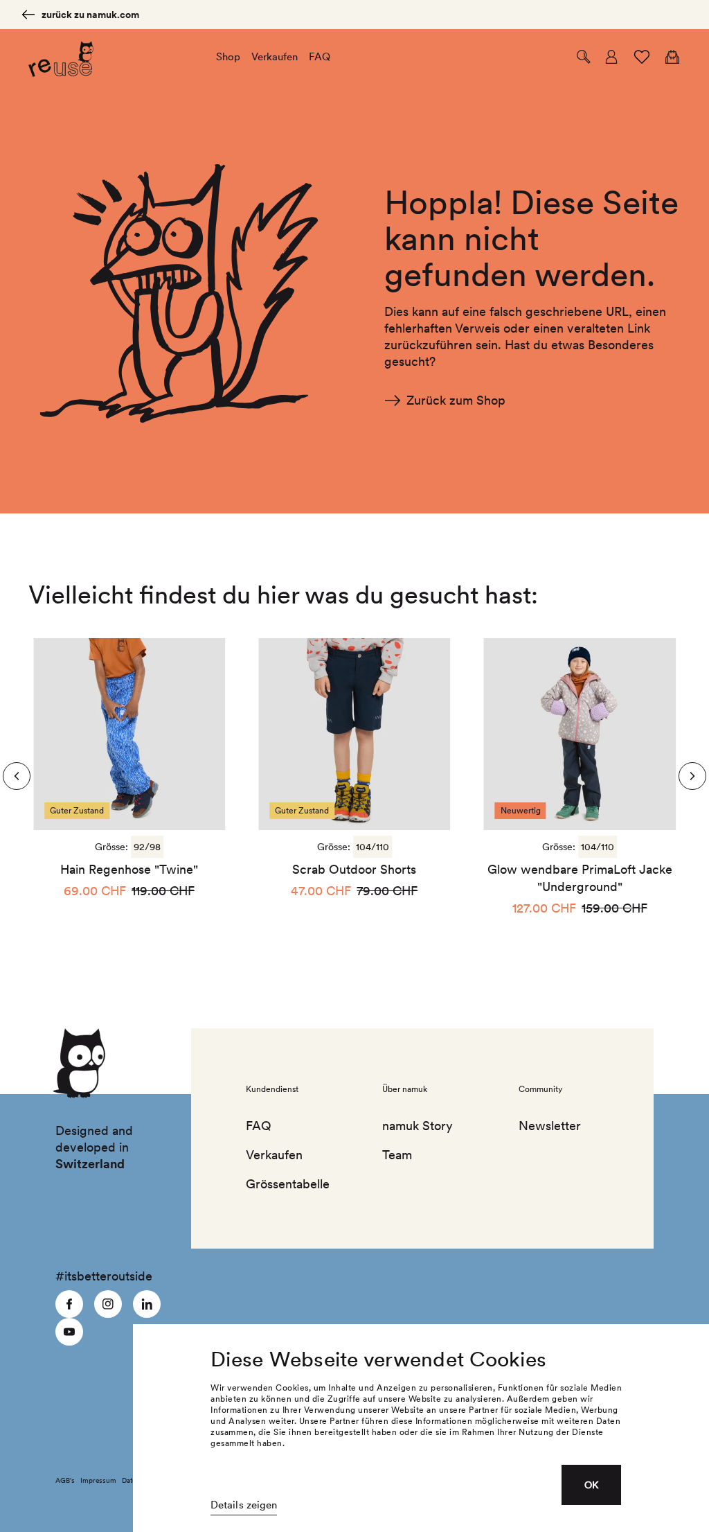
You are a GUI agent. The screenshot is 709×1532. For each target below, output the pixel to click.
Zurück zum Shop (455, 400)
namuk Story (417, 1125)
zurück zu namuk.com (90, 14)
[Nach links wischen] (692, 776)
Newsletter (550, 1125)
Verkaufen (274, 1154)
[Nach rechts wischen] (16, 776)
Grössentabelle (286, 1184)
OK (591, 1484)
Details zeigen (243, 1505)
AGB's (65, 1480)
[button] (584, 57)
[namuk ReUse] (60, 57)
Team (397, 1154)
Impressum (98, 1480)
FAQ (258, 1125)
